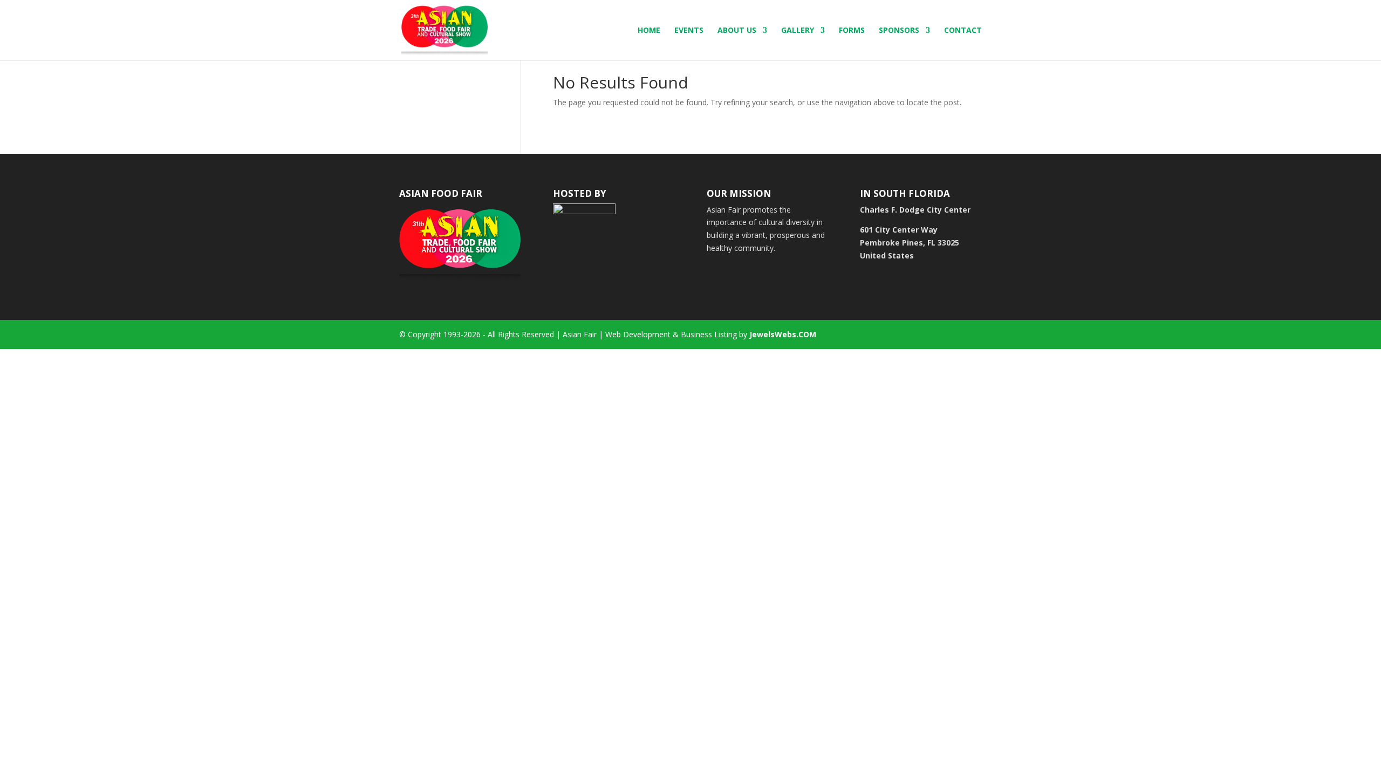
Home (649, 30)
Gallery (797, 30)
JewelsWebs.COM (782, 334)
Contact (963, 30)
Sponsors (899, 30)
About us (736, 30)
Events (688, 30)
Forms (852, 30)
